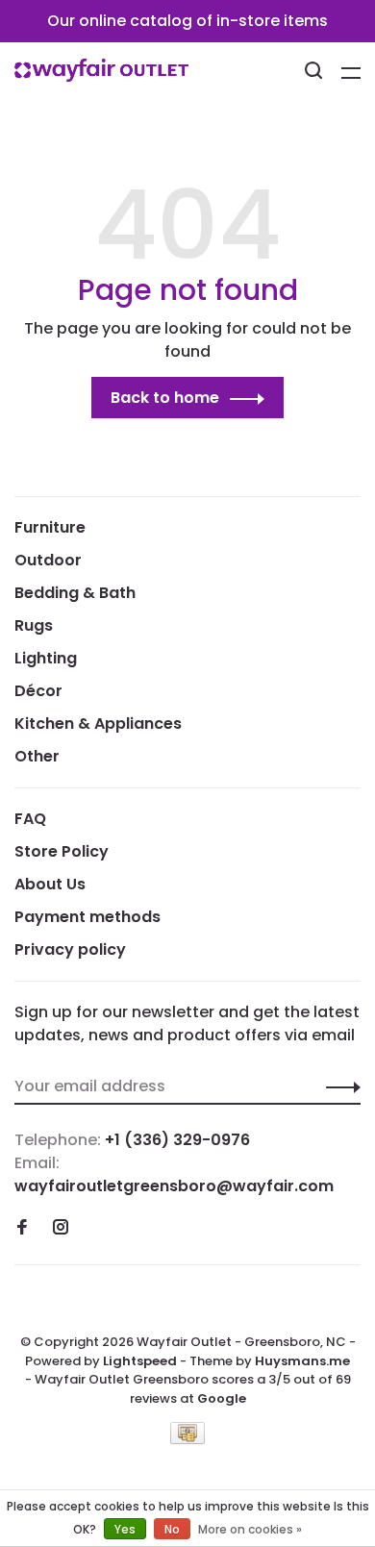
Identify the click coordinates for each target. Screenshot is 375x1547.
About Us (50, 884)
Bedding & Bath (75, 593)
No (172, 1529)
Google (221, 1398)
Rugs (33, 625)
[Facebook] (22, 1228)
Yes (125, 1529)
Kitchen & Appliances (98, 723)
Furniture (50, 527)
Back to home (165, 398)
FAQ (30, 819)
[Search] (316, 73)
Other (37, 756)
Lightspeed (140, 1361)
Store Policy (61, 851)
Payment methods (87, 917)
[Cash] (187, 1439)
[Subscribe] (338, 1086)
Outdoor (48, 560)
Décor (38, 691)
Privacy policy (70, 949)
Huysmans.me (302, 1361)
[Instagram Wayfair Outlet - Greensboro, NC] (60, 1228)
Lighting (45, 658)
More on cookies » (250, 1529)
